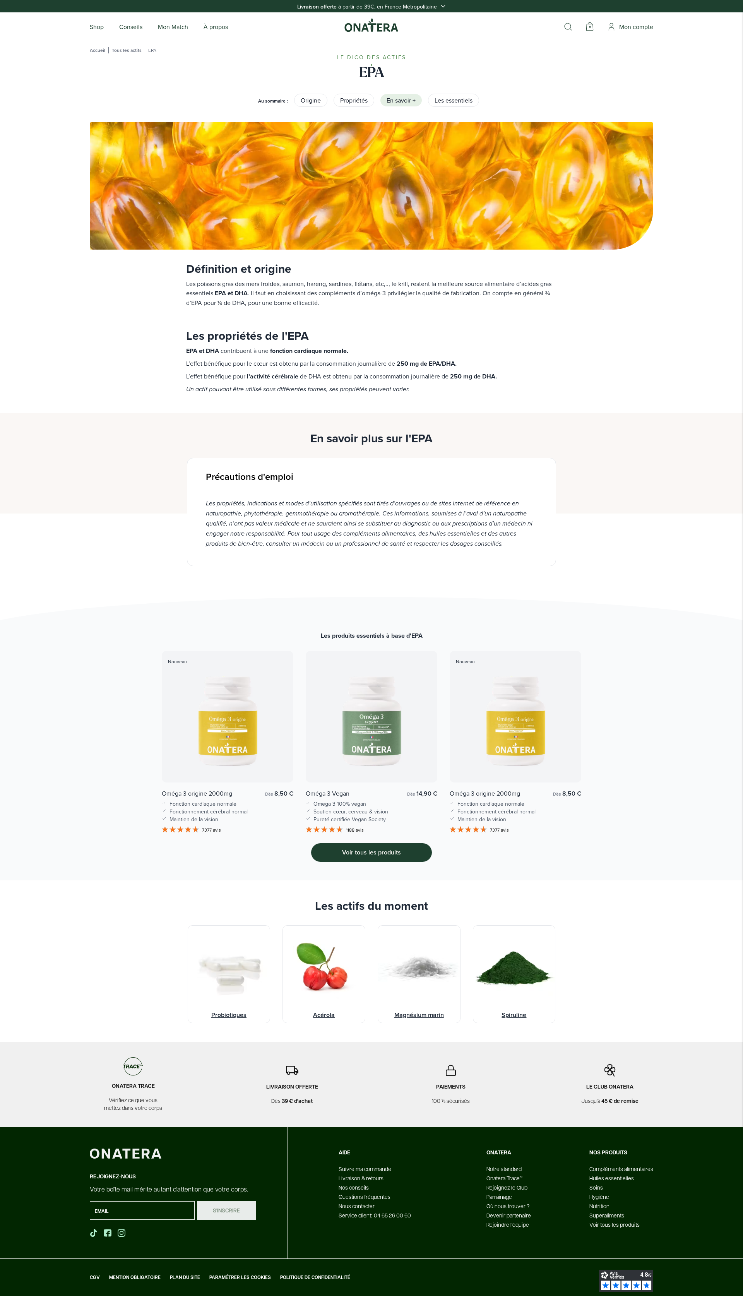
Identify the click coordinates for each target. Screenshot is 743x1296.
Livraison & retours (361, 1177)
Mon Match (173, 26)
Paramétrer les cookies (240, 1277)
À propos (216, 26)
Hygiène (599, 1196)
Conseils (130, 26)
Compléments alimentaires (621, 1168)
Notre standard (504, 1168)
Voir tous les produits (614, 1224)
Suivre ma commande (365, 1168)
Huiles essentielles (611, 1177)
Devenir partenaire (508, 1215)
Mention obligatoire (135, 1277)
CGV (95, 1277)
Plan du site (185, 1277)
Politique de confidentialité (315, 1277)
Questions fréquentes (364, 1196)
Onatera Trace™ (504, 1177)
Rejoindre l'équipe (507, 1224)
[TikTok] (94, 1233)
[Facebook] (108, 1233)
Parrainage (499, 1196)
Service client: (375, 1215)
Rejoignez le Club (506, 1187)
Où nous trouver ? (507, 1205)
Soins (596, 1187)
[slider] (371, 732)
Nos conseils (354, 1187)
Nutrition (599, 1205)
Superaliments (606, 1215)
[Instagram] (122, 1233)
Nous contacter (357, 1205)
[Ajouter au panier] (279, 765)
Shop (97, 26)
